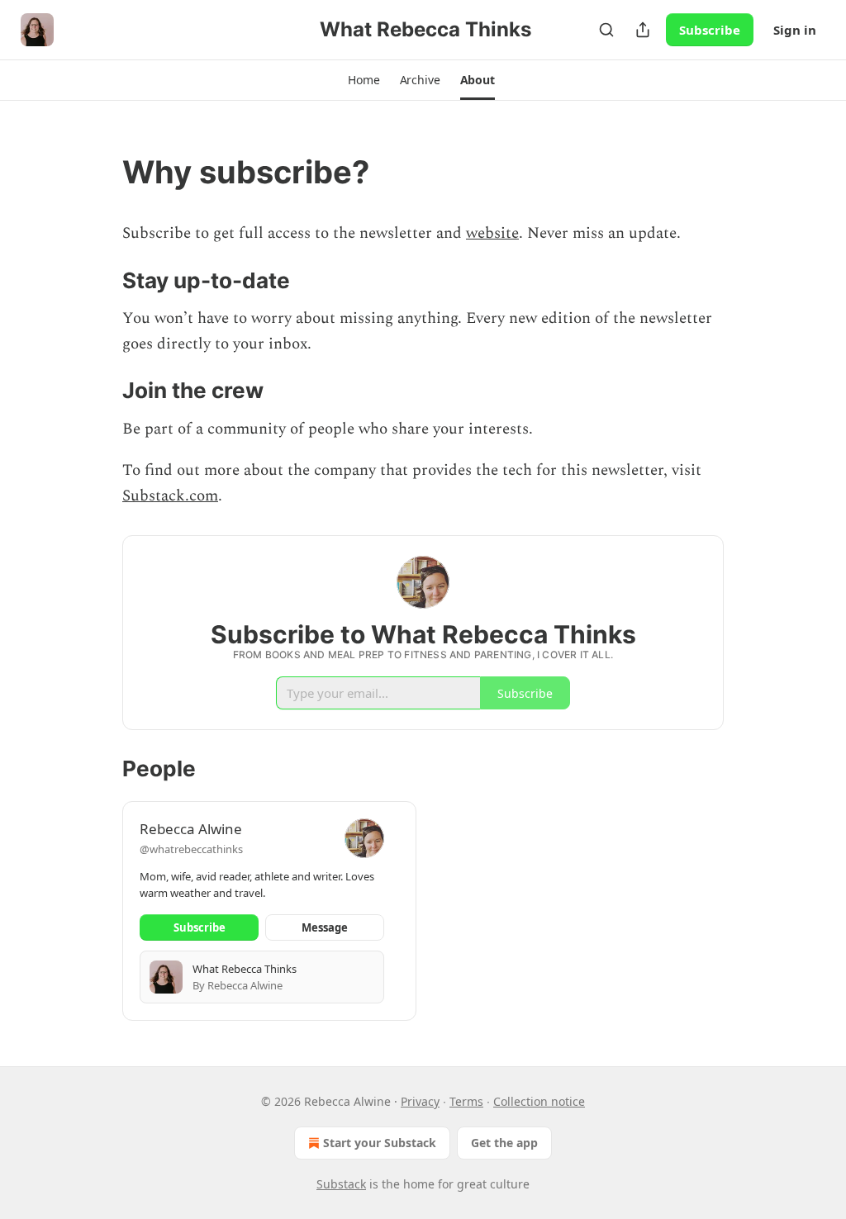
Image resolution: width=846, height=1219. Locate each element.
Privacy (420, 1101)
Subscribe (709, 29)
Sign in (794, 29)
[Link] (99, 172)
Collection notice (539, 1101)
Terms (466, 1101)
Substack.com (170, 496)
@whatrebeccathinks (191, 849)
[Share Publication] (642, 29)
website (492, 233)
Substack (341, 1184)
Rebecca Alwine (191, 828)
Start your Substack (379, 1142)
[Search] (606, 29)
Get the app (504, 1142)
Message (325, 927)
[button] (363, 80)
